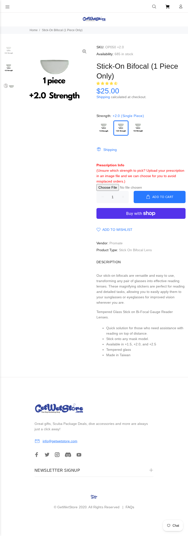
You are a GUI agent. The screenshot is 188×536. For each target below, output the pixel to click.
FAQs (130, 507)
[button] (154, 7)
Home (34, 30)
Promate (116, 243)
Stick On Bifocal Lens (135, 250)
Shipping (103, 97)
